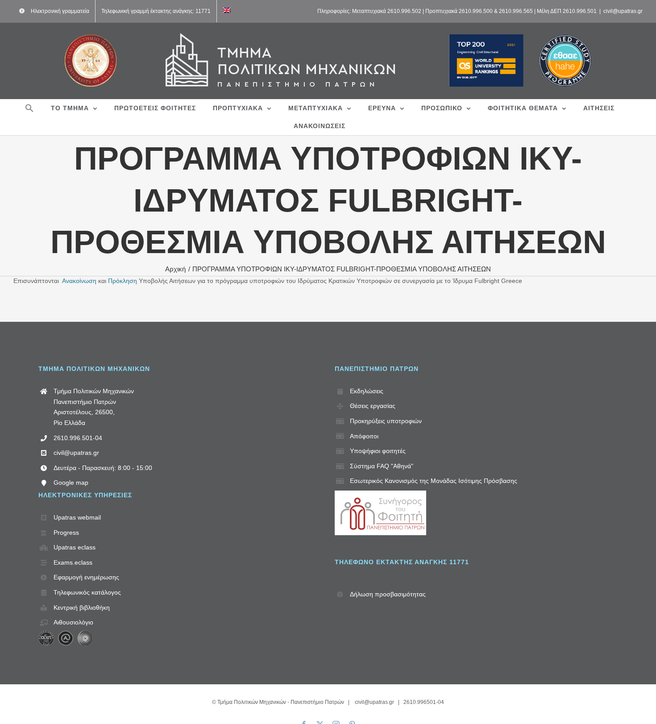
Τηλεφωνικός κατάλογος (87, 592)
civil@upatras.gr (623, 11)
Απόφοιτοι (364, 436)
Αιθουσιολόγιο (73, 622)
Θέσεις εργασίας (372, 405)
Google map (71, 482)
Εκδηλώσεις (366, 391)
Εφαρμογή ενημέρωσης (86, 577)
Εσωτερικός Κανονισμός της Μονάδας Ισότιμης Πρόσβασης (433, 480)
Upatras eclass (74, 547)
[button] (29, 108)
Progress (66, 532)
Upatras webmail (77, 517)
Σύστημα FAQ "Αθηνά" (381, 466)
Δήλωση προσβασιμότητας (388, 594)
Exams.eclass (73, 562)
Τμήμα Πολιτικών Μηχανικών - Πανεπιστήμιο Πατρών (280, 702)
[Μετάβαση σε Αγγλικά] (227, 11)
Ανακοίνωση (79, 280)
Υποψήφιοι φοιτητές (378, 450)
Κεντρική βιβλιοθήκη (82, 607)
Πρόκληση (122, 280)
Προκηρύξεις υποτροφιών (386, 420)
